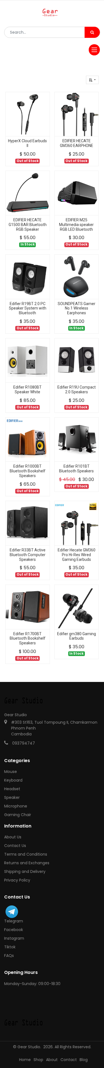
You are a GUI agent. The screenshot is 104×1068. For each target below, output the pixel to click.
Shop (38, 1059)
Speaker (12, 797)
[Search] (92, 32)
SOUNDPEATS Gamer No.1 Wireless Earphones (76, 308)
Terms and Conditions (25, 854)
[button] (92, 80)
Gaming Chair (17, 814)
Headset (12, 789)
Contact (68, 1059)
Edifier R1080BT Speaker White (27, 389)
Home (25, 1059)
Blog (84, 1059)
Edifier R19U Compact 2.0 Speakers (76, 389)
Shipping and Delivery (24, 871)
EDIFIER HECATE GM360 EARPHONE (76, 143)
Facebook (13, 929)
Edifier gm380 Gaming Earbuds (76, 636)
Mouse (10, 771)
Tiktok (10, 947)
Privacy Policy (17, 880)
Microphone (15, 806)
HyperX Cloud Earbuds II (27, 143)
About (52, 1059)
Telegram (13, 921)
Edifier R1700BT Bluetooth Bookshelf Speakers (27, 638)
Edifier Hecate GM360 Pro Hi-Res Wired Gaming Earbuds (76, 555)
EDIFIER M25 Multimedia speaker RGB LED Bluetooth (76, 225)
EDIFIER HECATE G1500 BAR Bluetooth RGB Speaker (28, 225)
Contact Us (15, 845)
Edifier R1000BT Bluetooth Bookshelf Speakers (27, 471)
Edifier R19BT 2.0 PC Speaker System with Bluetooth (27, 308)
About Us (12, 837)
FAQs (9, 955)
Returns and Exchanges (26, 863)
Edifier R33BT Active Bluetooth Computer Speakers (27, 555)
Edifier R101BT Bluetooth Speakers (76, 468)
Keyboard (13, 780)
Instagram (14, 938)
